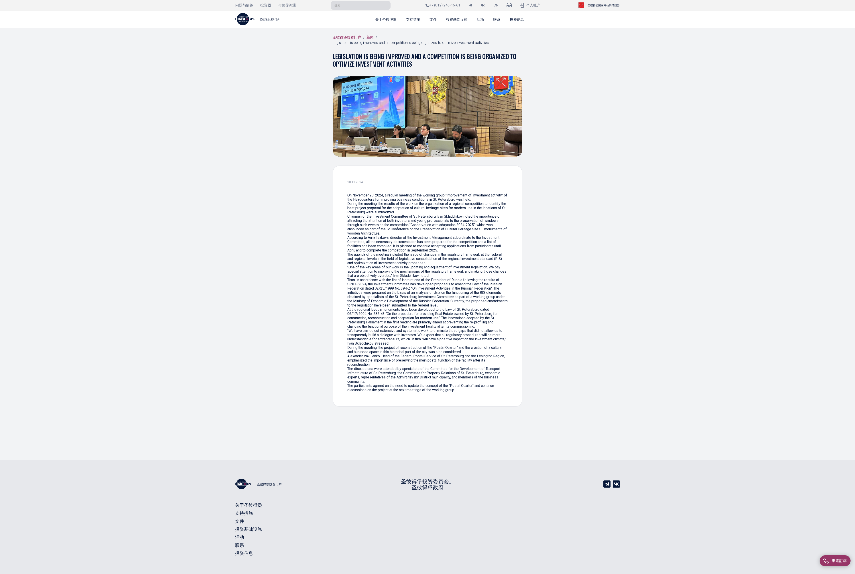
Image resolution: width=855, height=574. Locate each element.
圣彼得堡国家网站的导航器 (604, 5)
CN (496, 5)
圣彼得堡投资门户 (347, 37)
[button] (386, 19)
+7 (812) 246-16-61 (444, 5)
